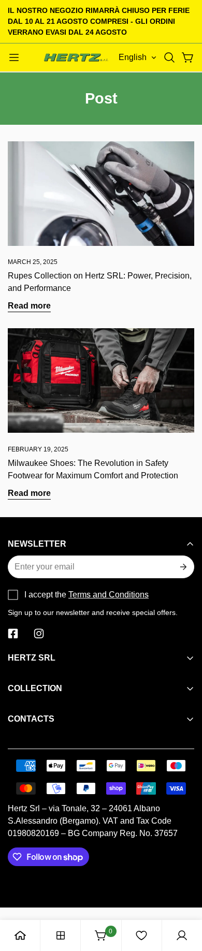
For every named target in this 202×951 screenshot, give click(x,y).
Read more (29, 305)
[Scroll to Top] (183, 896)
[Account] (182, 935)
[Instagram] (39, 633)
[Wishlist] (141, 935)
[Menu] (14, 57)
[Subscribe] (182, 567)
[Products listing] (60, 935)
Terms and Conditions (108, 594)
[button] (169, 57)
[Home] (20, 935)
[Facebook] (13, 633)
